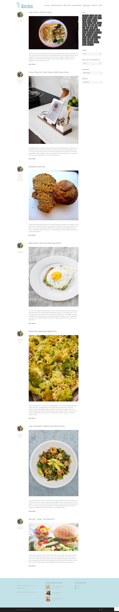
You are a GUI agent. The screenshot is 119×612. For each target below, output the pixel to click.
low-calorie (89, 35)
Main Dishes (20, 21)
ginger (95, 27)
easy (89, 25)
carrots (99, 18)
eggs (93, 25)
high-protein (90, 32)
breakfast (85, 18)
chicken (89, 20)
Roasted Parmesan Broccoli (43, 331)
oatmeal (95, 35)
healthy (84, 32)
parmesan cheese (96, 37)
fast (96, 25)
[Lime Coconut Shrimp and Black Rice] (54, 498)
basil (96, 15)
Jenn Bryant (19, 20)
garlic (91, 27)
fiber (100, 25)
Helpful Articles (20, 252)
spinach (84, 42)
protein (84, 39)
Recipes (20, 83)
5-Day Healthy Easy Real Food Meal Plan (49, 72)
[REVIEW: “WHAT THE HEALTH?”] (54, 553)
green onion (92, 30)
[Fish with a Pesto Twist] (54, 51)
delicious (99, 23)
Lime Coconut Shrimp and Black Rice (47, 426)
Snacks (21, 179)
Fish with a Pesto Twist (40, 12)
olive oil (84, 37)
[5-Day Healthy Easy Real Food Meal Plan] (54, 146)
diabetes (85, 25)
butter (95, 18)
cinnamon (90, 23)
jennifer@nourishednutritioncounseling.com (26, 585)
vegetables (90, 42)
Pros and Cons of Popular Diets (45, 243)
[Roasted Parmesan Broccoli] (54, 403)
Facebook (78, 588)
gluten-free (85, 30)
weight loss (90, 44)
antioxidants (85, 15)
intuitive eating (98, 32)
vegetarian (96, 42)
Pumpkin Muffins (37, 167)
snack (91, 39)
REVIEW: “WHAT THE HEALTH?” (42, 519)
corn (95, 23)
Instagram (79, 585)
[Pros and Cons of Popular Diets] (54, 309)
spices (96, 39)
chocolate (94, 20)
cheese (84, 20)
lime (84, 35)
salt (88, 39)
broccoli (90, 18)
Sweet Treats (20, 180)
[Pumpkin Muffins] (54, 222)
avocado (92, 15)
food (84, 27)
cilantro (84, 23)
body (100, 15)
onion (89, 37)
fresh (87, 27)
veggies (84, 44)
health (97, 30)
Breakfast (20, 176)
